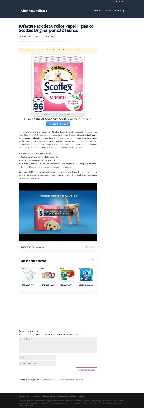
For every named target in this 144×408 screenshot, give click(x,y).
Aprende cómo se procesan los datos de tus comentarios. (65, 380)
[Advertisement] (58, 306)
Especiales (97, 11)
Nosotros (118, 11)
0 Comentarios (49, 36)
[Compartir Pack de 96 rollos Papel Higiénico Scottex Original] (86, 247)
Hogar (36, 36)
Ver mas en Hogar (90, 259)
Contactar (108, 11)
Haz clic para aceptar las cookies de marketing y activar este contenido (58, 212)
